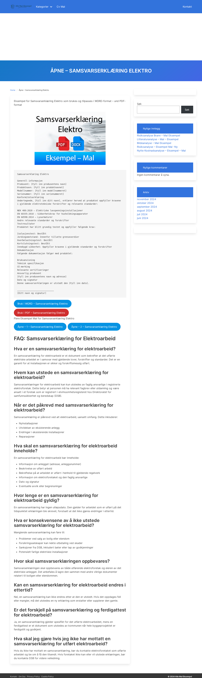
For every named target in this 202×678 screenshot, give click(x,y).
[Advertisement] (101, 37)
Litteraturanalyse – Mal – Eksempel (157, 139)
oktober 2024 (145, 203)
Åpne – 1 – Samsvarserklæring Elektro (40, 326)
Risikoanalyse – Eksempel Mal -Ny (157, 146)
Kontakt (13, 676)
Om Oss (22, 676)
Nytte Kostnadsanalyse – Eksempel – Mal (161, 150)
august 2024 (144, 210)
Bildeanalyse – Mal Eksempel (154, 143)
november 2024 (146, 199)
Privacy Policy (33, 676)
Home (12, 90)
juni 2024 (142, 218)
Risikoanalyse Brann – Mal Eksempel (158, 135)
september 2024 (147, 206)
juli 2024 (142, 214)
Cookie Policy (47, 676)
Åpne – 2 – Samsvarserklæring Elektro (94, 326)
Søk (139, 103)
